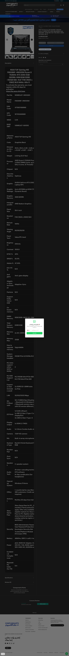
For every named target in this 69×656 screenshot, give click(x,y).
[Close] (42, 320)
